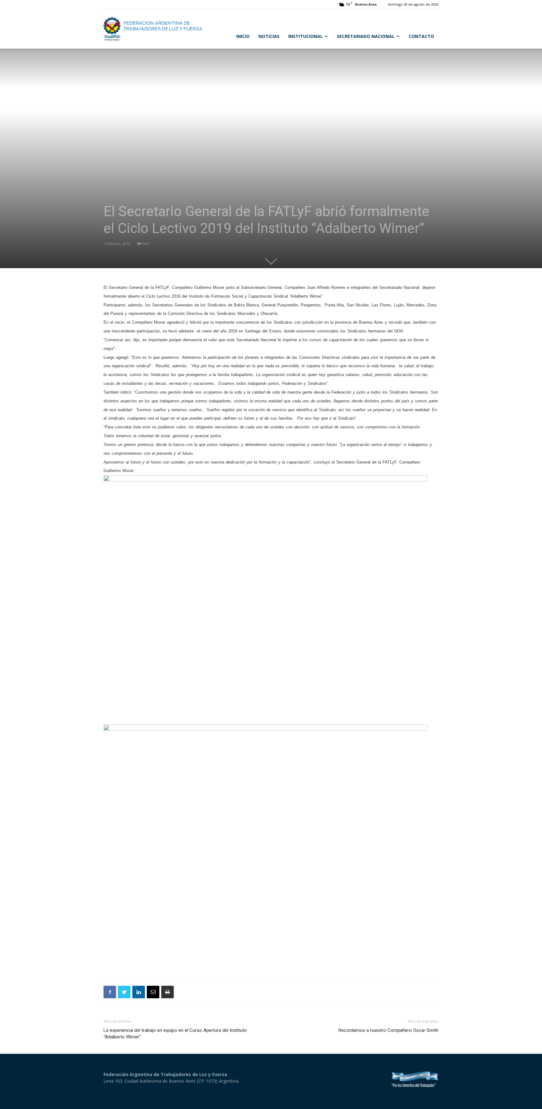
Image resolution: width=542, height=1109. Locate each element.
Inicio (243, 36)
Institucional (305, 36)
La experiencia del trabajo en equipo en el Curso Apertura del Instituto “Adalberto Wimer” (175, 1033)
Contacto (421, 36)
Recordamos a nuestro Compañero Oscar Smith (388, 1030)
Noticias (268, 36)
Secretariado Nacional (366, 36)
